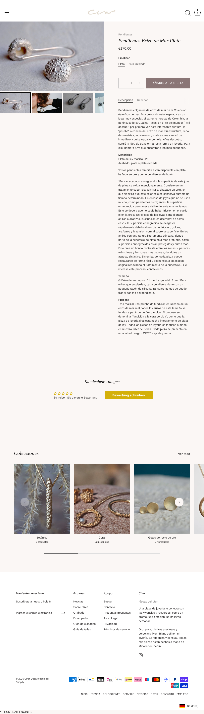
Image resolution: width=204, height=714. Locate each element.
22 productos (102, 542)
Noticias (78, 601)
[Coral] (102, 499)
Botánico (41, 537)
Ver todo (184, 453)
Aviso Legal (111, 618)
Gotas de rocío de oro (162, 537)
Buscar (108, 601)
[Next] (98, 56)
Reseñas (142, 100)
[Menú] (7, 12)
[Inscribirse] (63, 613)
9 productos (42, 542)
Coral (102, 537)
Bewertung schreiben (128, 395)
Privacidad (110, 623)
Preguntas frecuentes (117, 612)
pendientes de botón (161, 174)
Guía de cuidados (84, 623)
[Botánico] (42, 499)
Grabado (78, 612)
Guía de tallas (82, 629)
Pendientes (125, 34)
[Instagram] (141, 655)
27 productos (162, 542)
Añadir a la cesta (168, 82)
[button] (25, 502)
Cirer (27, 678)
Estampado (80, 618)
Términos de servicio (117, 629)
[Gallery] (52, 68)
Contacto (109, 607)
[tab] (127, 100)
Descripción (125, 100)
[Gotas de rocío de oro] (162, 499)
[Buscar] (187, 13)
